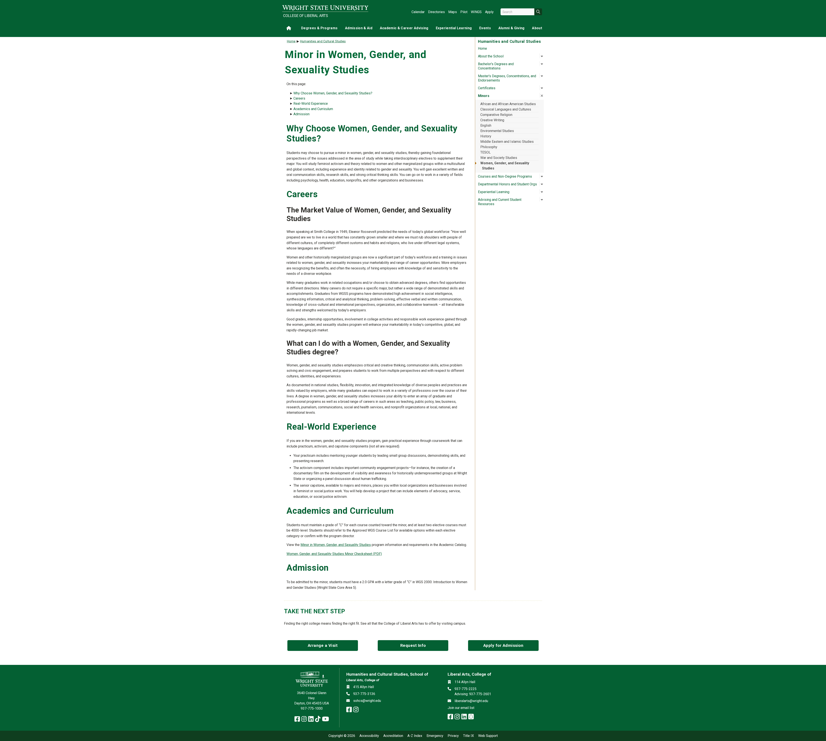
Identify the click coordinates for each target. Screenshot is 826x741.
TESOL (485, 152)
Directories (436, 12)
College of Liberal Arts (305, 16)
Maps (452, 12)
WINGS (476, 12)
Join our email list (461, 708)
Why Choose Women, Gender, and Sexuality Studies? (332, 93)
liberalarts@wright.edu (471, 701)
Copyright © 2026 (341, 736)
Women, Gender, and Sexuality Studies (504, 165)
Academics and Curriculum (313, 109)
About (537, 28)
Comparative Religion (496, 115)
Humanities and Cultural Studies (323, 41)
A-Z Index (414, 736)
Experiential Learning (454, 28)
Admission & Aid (358, 28)
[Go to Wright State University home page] (325, 8)
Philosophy (488, 147)
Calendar (418, 12)
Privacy (453, 736)
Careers (299, 98)
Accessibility (369, 736)
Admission (301, 114)
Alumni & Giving (511, 28)
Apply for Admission (503, 645)
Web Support (488, 736)
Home (482, 48)
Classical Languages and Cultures (505, 109)
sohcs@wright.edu (367, 701)
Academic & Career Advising (404, 28)
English (485, 125)
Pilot (463, 12)
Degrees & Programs (319, 28)
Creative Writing (492, 120)
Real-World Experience (310, 103)
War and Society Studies (498, 158)
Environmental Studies (497, 131)
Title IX (468, 736)
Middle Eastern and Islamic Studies (507, 142)
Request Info (413, 645)
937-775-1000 (312, 708)
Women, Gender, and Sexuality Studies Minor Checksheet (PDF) (334, 554)
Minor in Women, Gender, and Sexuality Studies (336, 545)
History (485, 136)
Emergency (435, 736)
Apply (489, 12)
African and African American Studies (508, 104)
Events (485, 28)
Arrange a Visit (323, 645)
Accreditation (393, 736)
